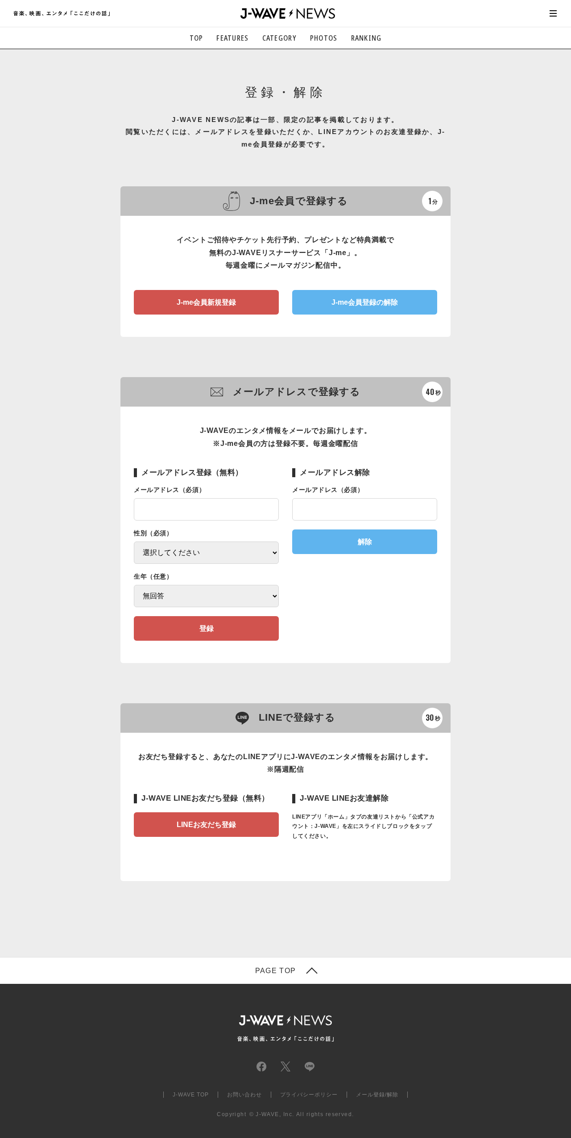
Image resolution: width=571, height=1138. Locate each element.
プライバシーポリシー (309, 1095)
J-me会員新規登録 (206, 302)
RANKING (366, 38)
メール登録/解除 (377, 1095)
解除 (365, 542)
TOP (196, 38)
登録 (206, 628)
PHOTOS (324, 38)
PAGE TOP (275, 970)
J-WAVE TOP (191, 1095)
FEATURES (232, 38)
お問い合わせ (244, 1095)
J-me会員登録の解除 (364, 302)
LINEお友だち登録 (206, 824)
